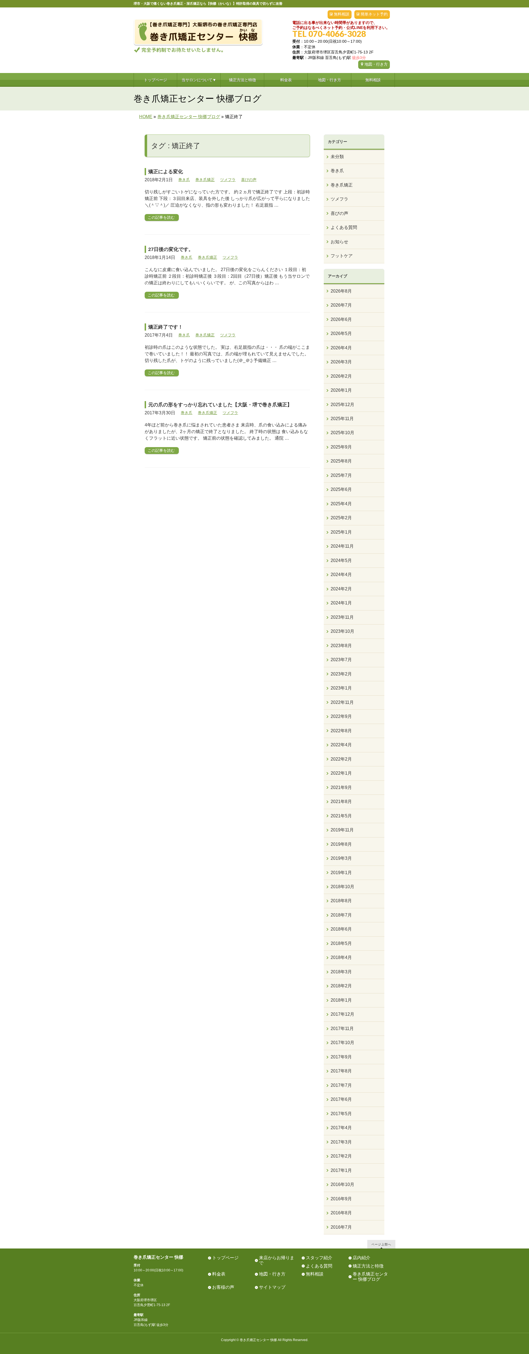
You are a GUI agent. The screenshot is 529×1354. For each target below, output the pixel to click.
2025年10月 (342, 432)
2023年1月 (341, 688)
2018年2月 (341, 985)
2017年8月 (341, 1071)
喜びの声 (249, 179)
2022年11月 (342, 702)
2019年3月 (341, 858)
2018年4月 (341, 957)
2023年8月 (341, 645)
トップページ (225, 1257)
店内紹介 (361, 1257)
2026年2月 (341, 376)
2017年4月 (341, 1127)
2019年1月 (341, 872)
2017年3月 (341, 1142)
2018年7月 (341, 915)
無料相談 (341, 14)
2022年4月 (341, 744)
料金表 (218, 1274)
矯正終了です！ (165, 327)
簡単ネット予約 (374, 14)
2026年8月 (341, 291)
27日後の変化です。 (170, 249)
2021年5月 (341, 816)
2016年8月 (341, 1212)
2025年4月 (341, 503)
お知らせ (339, 241)
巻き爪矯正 (205, 179)
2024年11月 (342, 546)
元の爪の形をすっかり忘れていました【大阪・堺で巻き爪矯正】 (220, 404)
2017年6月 (341, 1099)
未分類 (337, 156)
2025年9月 (341, 447)
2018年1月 (341, 1000)
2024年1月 (341, 603)
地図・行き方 (376, 64)
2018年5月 (341, 943)
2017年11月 (342, 1028)
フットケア (342, 255)
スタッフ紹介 (319, 1257)
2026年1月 (341, 390)
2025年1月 (341, 532)
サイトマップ (272, 1287)
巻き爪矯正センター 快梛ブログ (370, 1277)
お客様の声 (223, 1287)
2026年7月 (341, 305)
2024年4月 (341, 574)
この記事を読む (161, 217)
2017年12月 (342, 1014)
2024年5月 (341, 560)
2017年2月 (341, 1156)
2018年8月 (341, 900)
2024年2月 (341, 589)
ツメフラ (228, 179)
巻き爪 (184, 179)
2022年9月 (341, 716)
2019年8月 (341, 844)
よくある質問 (344, 227)
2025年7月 (341, 475)
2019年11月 (342, 830)
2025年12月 (342, 404)
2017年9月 (341, 1057)
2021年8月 (341, 801)
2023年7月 (341, 659)
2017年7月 (341, 1085)
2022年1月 (341, 773)
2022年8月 (341, 730)
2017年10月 (342, 1042)
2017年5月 (341, 1113)
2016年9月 (341, 1198)
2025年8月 (341, 461)
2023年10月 (342, 631)
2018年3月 (341, 971)
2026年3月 (341, 362)
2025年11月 (342, 418)
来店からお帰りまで (276, 1260)
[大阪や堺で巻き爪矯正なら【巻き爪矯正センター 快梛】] (198, 46)
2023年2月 (341, 674)
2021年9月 (341, 787)
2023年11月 (342, 617)
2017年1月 (341, 1170)
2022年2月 (341, 759)
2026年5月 (341, 333)
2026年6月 (341, 319)
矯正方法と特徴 (368, 1266)
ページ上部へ (381, 1244)
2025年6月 (341, 489)
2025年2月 (341, 517)
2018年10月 (342, 886)
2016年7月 (341, 1227)
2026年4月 (341, 347)
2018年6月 (341, 929)
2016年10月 (342, 1184)
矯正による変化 (165, 171)
